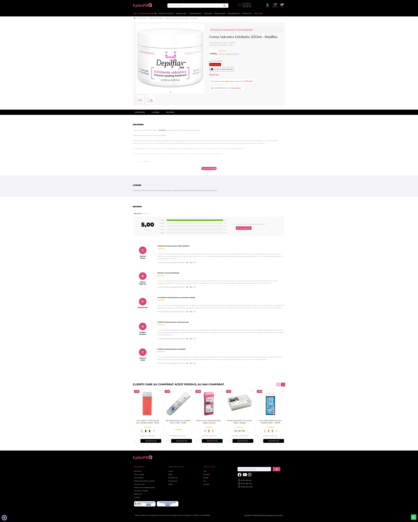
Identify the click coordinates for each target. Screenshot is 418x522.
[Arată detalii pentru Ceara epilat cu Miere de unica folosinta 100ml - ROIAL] (142, 432)
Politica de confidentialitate (144, 487)
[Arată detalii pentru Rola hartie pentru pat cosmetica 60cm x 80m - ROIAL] (178, 403)
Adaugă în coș (150, 441)
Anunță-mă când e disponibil (223, 69)
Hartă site (137, 471)
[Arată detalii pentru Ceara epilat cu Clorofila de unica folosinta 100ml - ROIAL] (149, 432)
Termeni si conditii (141, 491)
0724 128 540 (246, 5)
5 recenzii (222, 54)
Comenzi (206, 474)
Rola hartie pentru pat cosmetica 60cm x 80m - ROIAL (178, 421)
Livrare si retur (139, 484)
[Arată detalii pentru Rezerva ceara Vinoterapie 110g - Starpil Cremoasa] (209, 403)
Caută (224, 5)
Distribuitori (173, 481)
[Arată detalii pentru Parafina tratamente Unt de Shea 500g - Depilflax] (239, 403)
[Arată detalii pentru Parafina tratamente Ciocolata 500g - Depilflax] (243, 432)
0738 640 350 (247, 7)
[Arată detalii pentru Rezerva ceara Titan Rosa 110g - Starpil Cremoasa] (205, 432)
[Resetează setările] (4, 517)
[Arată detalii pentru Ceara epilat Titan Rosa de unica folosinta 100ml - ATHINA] (268, 432)
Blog (170, 474)
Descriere (140, 112)
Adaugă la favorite (160, 391)
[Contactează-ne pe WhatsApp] (413, 517)
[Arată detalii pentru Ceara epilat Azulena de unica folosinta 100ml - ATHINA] (270, 403)
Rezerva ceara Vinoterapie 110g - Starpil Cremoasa (209, 421)
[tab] (140, 112)
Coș (204, 481)
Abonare (276, 469)
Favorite (206, 484)
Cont (205, 471)
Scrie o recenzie (243, 228)
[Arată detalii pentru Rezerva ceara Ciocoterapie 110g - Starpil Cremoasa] (209, 432)
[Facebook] (240, 474)
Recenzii (170, 112)
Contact (137, 497)
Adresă (205, 478)
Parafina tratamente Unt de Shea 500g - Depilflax (239, 421)
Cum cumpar (139, 474)
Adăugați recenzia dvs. (232, 54)
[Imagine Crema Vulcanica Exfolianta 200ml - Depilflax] (170, 90)
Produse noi (173, 478)
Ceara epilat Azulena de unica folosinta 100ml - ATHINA (270, 421)
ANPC (170, 484)
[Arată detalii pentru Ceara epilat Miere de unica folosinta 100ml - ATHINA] (264, 432)
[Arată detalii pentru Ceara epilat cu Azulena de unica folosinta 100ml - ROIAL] (145, 432)
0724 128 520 (246, 3)
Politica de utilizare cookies (144, 481)
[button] (170, 92)
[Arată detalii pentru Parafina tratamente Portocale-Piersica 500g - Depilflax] (235, 432)
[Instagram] (250, 474)
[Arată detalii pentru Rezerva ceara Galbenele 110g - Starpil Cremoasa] (212, 432)
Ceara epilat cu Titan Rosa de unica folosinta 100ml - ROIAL (147, 421)
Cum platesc (138, 478)
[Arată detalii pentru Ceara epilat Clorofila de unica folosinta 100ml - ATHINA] (272, 432)
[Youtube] (245, 474)
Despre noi (138, 494)
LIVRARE (155, 112)
